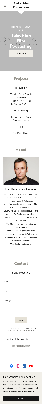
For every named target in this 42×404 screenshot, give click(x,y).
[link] (21, 5)
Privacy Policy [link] (12, 330)
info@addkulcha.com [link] (21, 346)
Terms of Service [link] (25, 330)
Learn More (21, 54)
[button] (5, 5)
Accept (21, 398)
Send (21, 320)
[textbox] (21, 281)
